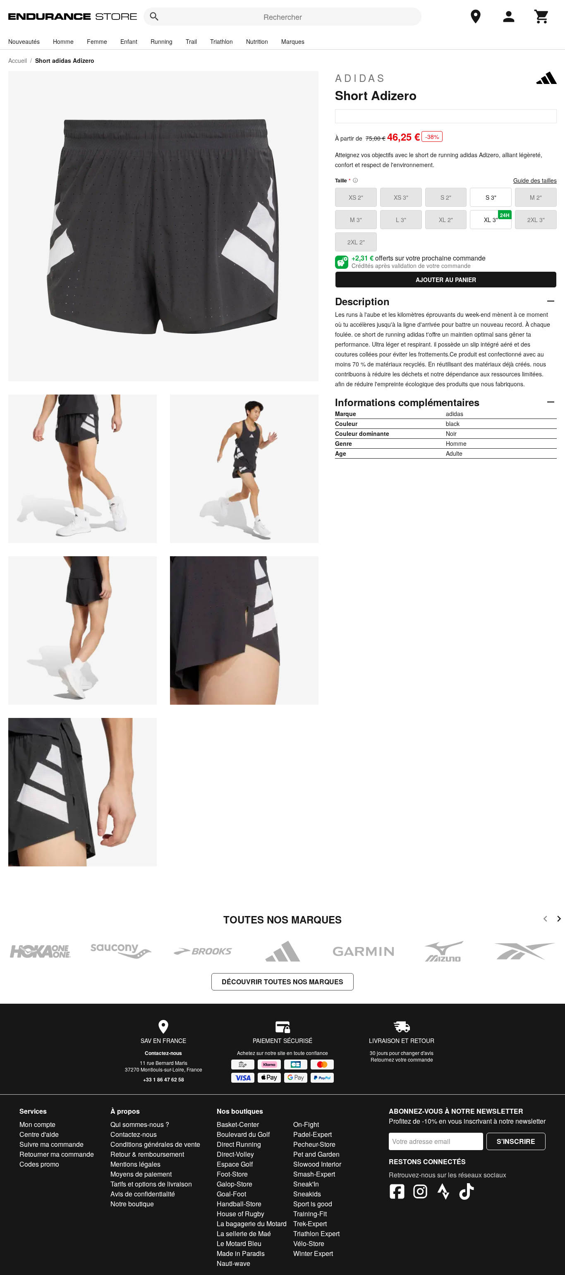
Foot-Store (232, 1174)
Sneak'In (306, 1184)
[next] (559, 920)
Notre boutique (132, 1203)
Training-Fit (310, 1213)
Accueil (17, 60)
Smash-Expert (314, 1174)
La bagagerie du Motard (252, 1223)
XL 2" (446, 219)
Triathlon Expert (316, 1233)
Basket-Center (238, 1124)
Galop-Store (234, 1184)
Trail (191, 41)
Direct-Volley (235, 1154)
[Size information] (355, 180)
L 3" (401, 219)
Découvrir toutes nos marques (282, 981)
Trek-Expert (310, 1223)
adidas (360, 77)
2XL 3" (536, 219)
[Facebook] (397, 1192)
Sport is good (312, 1203)
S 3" (491, 197)
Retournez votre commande (402, 1059)
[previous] (545, 920)
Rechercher (282, 16)
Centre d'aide (39, 1134)
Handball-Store (239, 1203)
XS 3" (401, 197)
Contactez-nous (163, 1053)
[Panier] (542, 16)
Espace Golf (235, 1164)
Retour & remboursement (147, 1154)
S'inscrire (516, 1141)
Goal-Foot (231, 1193)
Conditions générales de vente (155, 1144)
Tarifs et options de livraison (151, 1184)
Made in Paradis (241, 1253)
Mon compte (37, 1124)
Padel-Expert (312, 1134)
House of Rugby (240, 1213)
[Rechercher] (154, 16)
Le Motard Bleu (239, 1243)
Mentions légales (135, 1164)
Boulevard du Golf (243, 1134)
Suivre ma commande (51, 1144)
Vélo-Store (308, 1243)
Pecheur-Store (314, 1144)
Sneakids (307, 1193)
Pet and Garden (316, 1154)
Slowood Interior (317, 1164)
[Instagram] (420, 1192)
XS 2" (356, 197)
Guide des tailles (535, 180)
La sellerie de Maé (244, 1233)
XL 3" (497, 217)
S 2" (446, 197)
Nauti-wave (233, 1263)
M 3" (356, 219)
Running (161, 41)
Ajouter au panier (446, 279)
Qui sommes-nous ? (139, 1124)
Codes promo (39, 1164)
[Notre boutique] (475, 16)
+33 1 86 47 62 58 (163, 1079)
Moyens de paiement (141, 1174)
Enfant (128, 41)
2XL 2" (356, 242)
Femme (97, 41)
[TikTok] (466, 1192)
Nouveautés (24, 41)
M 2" (536, 197)
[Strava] (443, 1192)
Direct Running (239, 1144)
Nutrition (257, 41)
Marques (292, 41)
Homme (63, 41)
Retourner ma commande (56, 1154)
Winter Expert (313, 1253)
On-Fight (306, 1124)
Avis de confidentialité (142, 1193)
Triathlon (221, 41)
